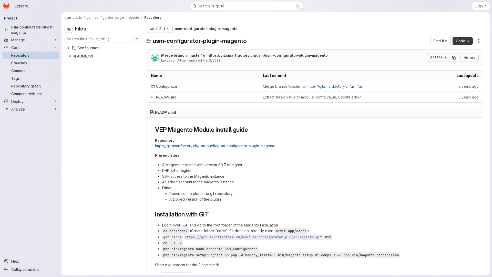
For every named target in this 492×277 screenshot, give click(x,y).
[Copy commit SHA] (454, 58)
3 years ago (468, 86)
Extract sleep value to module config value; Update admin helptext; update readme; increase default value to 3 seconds (315, 97)
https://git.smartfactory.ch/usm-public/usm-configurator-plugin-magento (215, 146)
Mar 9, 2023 (211, 60)
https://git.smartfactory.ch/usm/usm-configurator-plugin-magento (268, 55)
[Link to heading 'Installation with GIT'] (212, 214)
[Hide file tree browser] (69, 29)
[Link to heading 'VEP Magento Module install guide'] (251, 129)
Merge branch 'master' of (244, 55)
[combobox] (103, 39)
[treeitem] (103, 48)
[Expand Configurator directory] (69, 48)
